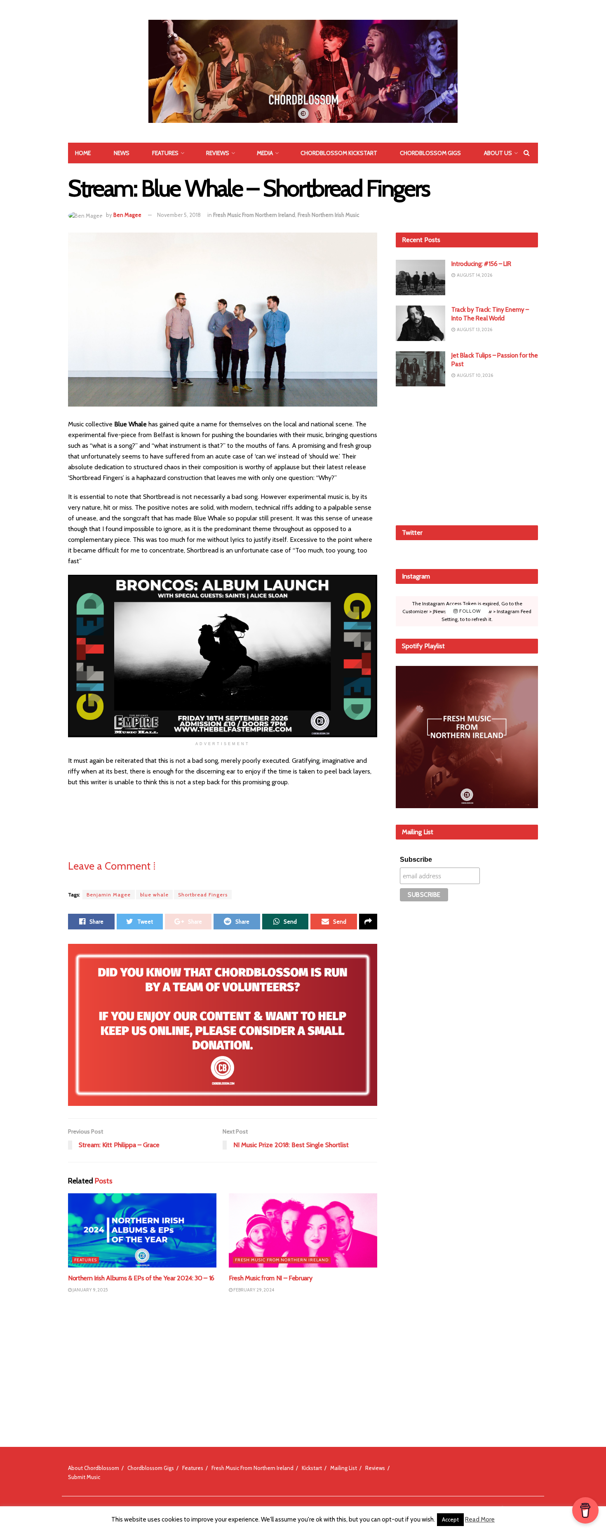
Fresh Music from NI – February (270, 1278)
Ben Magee (127, 215)
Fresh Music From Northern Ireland (254, 215)
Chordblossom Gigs (430, 153)
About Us (498, 153)
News (121, 153)
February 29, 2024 (253, 1290)
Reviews (217, 153)
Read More (480, 1519)
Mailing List (343, 1468)
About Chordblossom (93, 1468)
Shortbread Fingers (203, 894)
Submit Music (84, 1477)
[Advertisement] (467, 454)
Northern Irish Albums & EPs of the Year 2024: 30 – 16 (141, 1278)
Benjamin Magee (109, 894)
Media (265, 153)
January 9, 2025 (90, 1290)
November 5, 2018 (179, 215)
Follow (469, 611)
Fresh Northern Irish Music (328, 215)
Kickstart (312, 1468)
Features (165, 153)
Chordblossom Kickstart (339, 153)
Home (83, 153)
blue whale (154, 894)
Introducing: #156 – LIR (481, 264)
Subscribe (416, 859)
